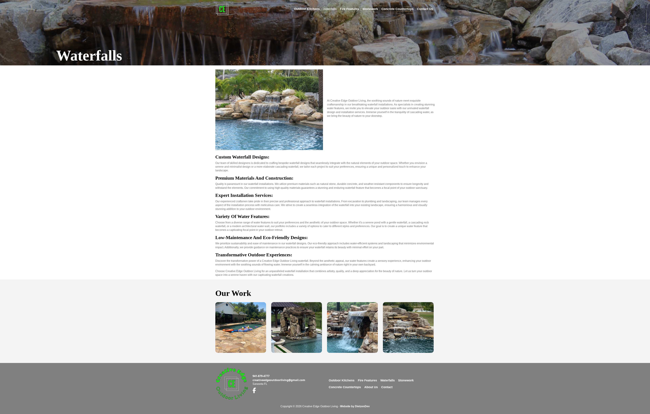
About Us (371, 387)
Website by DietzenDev (355, 406)
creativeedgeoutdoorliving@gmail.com (279, 380)
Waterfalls (330, 9)
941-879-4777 (261, 376)
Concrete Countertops (397, 9)
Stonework (370, 9)
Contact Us (425, 9)
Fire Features (349, 9)
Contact (387, 387)
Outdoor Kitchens (307, 9)
